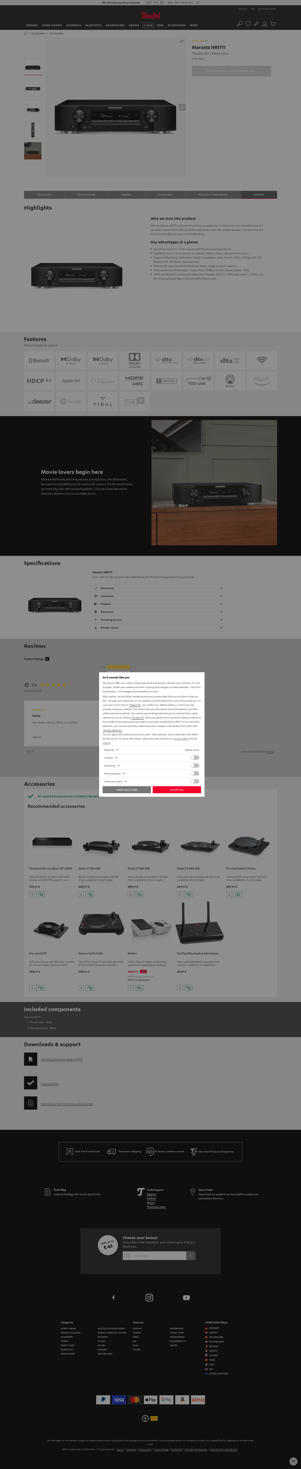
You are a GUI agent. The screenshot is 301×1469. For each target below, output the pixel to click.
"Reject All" (135, 704)
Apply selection (127, 789)
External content (113, 781)
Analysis (108, 757)
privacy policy (181, 738)
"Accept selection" (112, 730)
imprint (106, 742)
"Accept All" (137, 717)
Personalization (112, 773)
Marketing (109, 765)
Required (109, 749)
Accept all (177, 789)
